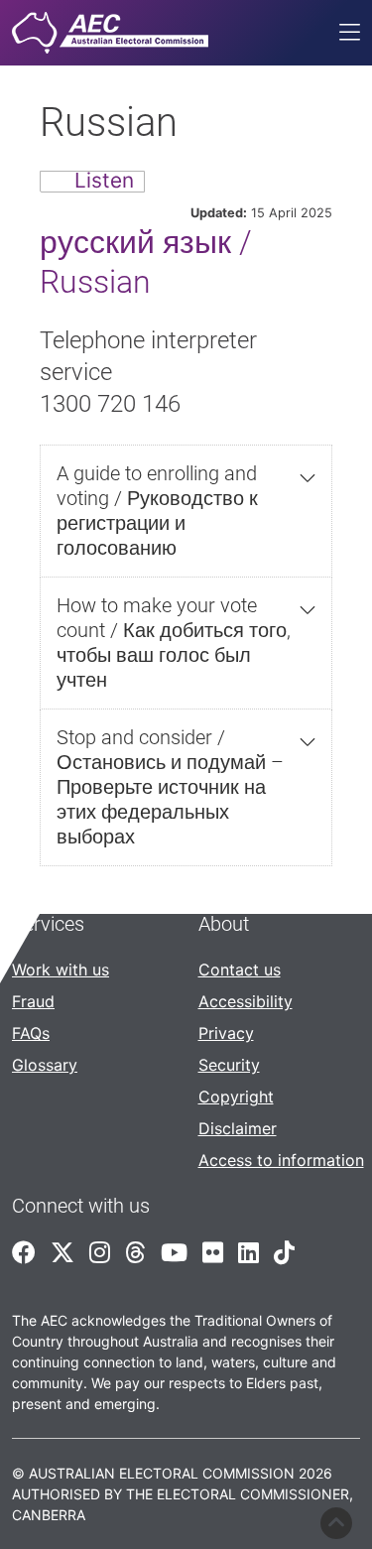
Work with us (60, 969)
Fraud (33, 1001)
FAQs (31, 1033)
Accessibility (245, 1001)
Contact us (239, 969)
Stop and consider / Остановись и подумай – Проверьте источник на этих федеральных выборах (170, 786)
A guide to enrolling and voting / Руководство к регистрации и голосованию (157, 510)
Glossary (44, 1065)
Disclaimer (237, 1128)
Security (229, 1065)
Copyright (236, 1096)
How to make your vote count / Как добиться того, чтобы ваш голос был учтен (174, 642)
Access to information (281, 1160)
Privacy (226, 1033)
